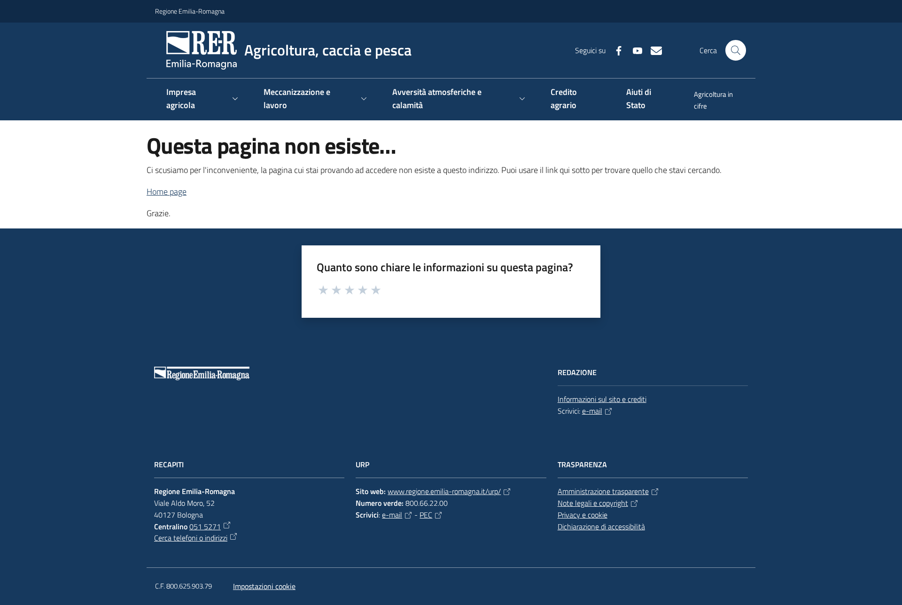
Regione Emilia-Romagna (190, 11)
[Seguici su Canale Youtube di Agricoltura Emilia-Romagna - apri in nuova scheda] (633, 49)
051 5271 (205, 526)
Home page (167, 191)
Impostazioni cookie (264, 586)
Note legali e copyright (593, 503)
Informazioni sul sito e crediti (602, 399)
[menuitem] (715, 101)
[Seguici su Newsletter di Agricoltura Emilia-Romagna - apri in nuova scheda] (652, 49)
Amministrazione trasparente (603, 491)
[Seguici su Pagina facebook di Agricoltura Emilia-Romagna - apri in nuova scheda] (615, 49)
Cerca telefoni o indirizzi (190, 537)
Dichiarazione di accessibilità (601, 526)
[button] (735, 50)
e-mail (592, 410)
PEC (426, 514)
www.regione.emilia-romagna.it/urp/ (444, 491)
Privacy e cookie (582, 514)
